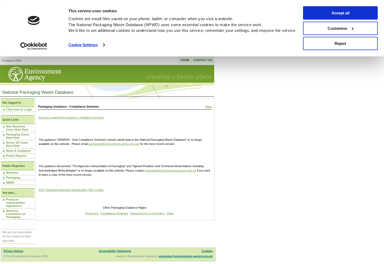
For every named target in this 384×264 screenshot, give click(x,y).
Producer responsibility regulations (15, 202)
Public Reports (16, 155)
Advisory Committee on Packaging (16, 214)
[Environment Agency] (34, 81)
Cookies (207, 251)
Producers (91, 213)
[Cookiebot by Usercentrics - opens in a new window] (34, 46)
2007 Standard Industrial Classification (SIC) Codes (71, 189)
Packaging (13, 177)
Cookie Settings (83, 45)
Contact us (202, 60)
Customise (337, 28)
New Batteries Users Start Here (17, 128)
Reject (340, 43)
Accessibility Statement (115, 251)
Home (185, 60)
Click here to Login (19, 109)
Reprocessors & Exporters (147, 213)
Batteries (12, 172)
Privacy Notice (13, 251)
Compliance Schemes (114, 213)
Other (170, 213)
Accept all (340, 13)
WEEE (10, 182)
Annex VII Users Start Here (17, 144)
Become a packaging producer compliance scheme (71, 117)
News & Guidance (18, 150)
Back (208, 106)
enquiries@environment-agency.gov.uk (186, 256)
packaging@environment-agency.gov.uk (113, 143)
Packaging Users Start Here (17, 136)
